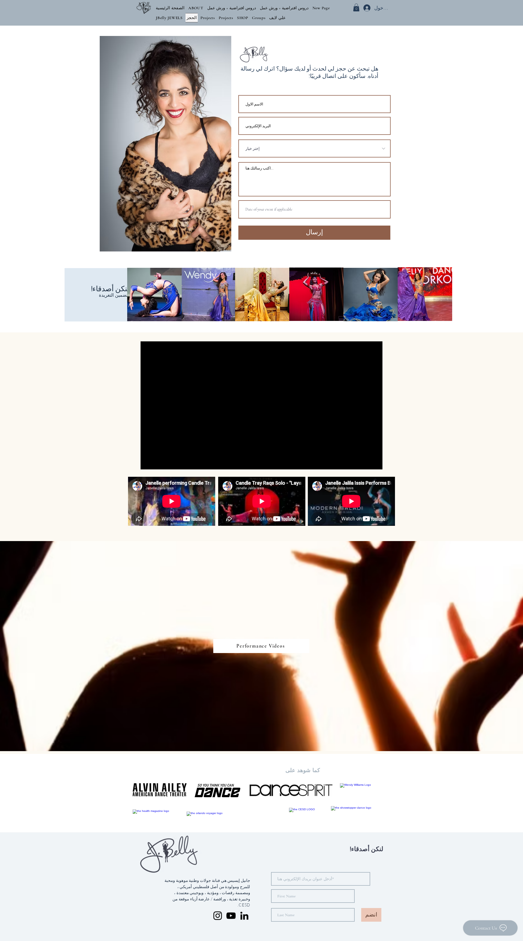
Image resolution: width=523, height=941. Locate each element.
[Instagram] (217, 915)
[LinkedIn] (244, 915)
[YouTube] (231, 915)
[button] (196, 8)
